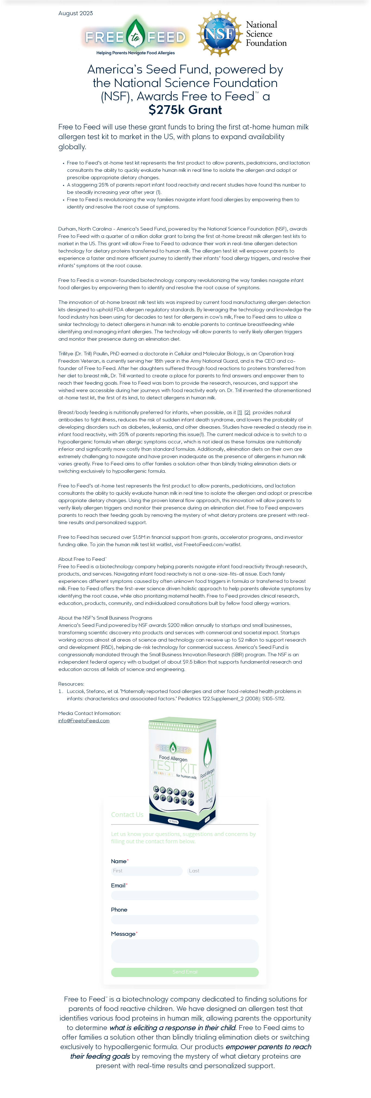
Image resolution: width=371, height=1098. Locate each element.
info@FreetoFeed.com (83, 721)
